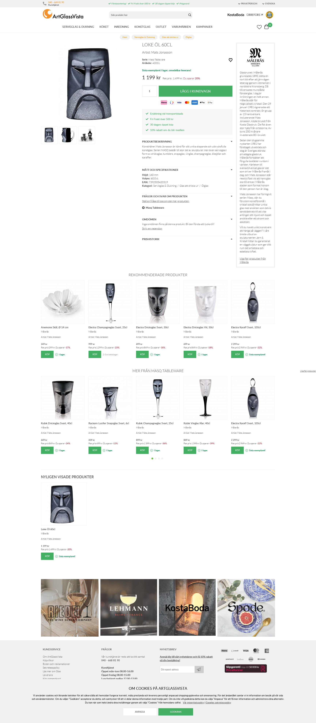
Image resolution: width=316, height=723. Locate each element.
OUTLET (161, 26)
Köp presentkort (52, 678)
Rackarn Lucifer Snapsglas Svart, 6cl (109, 423)
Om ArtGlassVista (52, 656)
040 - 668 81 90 (56, 2)
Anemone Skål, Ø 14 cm (54, 327)
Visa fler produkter (308, 371)
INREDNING (121, 26)
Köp (47, 354)
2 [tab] (156, 461)
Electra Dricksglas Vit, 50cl (198, 327)
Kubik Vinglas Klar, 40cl (197, 423)
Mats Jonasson (161, 52)
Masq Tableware (156, 59)
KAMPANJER (204, 26)
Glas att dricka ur (189, 185)
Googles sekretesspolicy (218, 702)
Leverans (48, 674)
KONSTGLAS (142, 26)
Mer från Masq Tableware (158, 371)
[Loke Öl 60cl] (49, 135)
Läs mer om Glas (52, 671)
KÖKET (104, 26)
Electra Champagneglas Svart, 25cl (108, 327)
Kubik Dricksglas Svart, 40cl (56, 423)
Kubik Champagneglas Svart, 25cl (154, 423)
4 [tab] (162, 461)
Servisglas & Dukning (164, 185)
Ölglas (205, 185)
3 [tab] (159, 461)
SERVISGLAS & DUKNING (78, 26)
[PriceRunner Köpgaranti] (246, 671)
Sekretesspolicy (51, 667)
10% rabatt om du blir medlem (167, 130)
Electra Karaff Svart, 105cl (246, 327)
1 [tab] (152, 461)
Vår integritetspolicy (193, 702)
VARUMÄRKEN (181, 26)
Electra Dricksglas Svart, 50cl (152, 327)
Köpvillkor (48, 660)
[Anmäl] (199, 669)
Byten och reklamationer (56, 664)
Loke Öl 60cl (48, 529)
